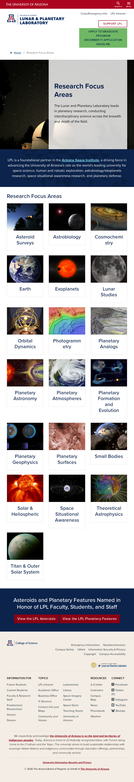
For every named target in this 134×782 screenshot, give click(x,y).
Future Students (16, 684)
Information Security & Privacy (106, 649)
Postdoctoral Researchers (14, 707)
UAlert (81, 649)
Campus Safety (64, 649)
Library (67, 690)
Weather (96, 716)
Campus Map (96, 697)
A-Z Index (96, 684)
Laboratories (71, 684)
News (94, 705)
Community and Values (48, 718)
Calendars (97, 690)
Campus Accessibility (112, 654)
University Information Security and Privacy (67, 762)
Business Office (47, 696)
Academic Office (48, 690)
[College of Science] (25, 643)
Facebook (121, 684)
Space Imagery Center (72, 697)
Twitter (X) (117, 692)
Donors (11, 720)
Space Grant (70, 705)
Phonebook (98, 711)
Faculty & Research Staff (19, 697)
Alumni (11, 714)
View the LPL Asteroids (36, 619)
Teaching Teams (73, 711)
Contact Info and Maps (48, 709)
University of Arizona (71, 718)
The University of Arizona (95, 768)
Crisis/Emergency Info (94, 13)
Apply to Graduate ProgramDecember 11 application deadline (103, 38)
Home (17, 53)
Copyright (90, 654)
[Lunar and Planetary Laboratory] (109, 664)
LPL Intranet (118, 13)
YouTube (120, 705)
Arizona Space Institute (80, 160)
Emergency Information (85, 645)
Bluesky (120, 711)
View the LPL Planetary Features (90, 619)
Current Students (17, 690)
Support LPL (112, 24)
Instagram (121, 699)
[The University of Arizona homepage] (30, 4)
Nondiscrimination (114, 645)
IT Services (44, 701)
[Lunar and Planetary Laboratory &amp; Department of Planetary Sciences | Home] (35, 19)
